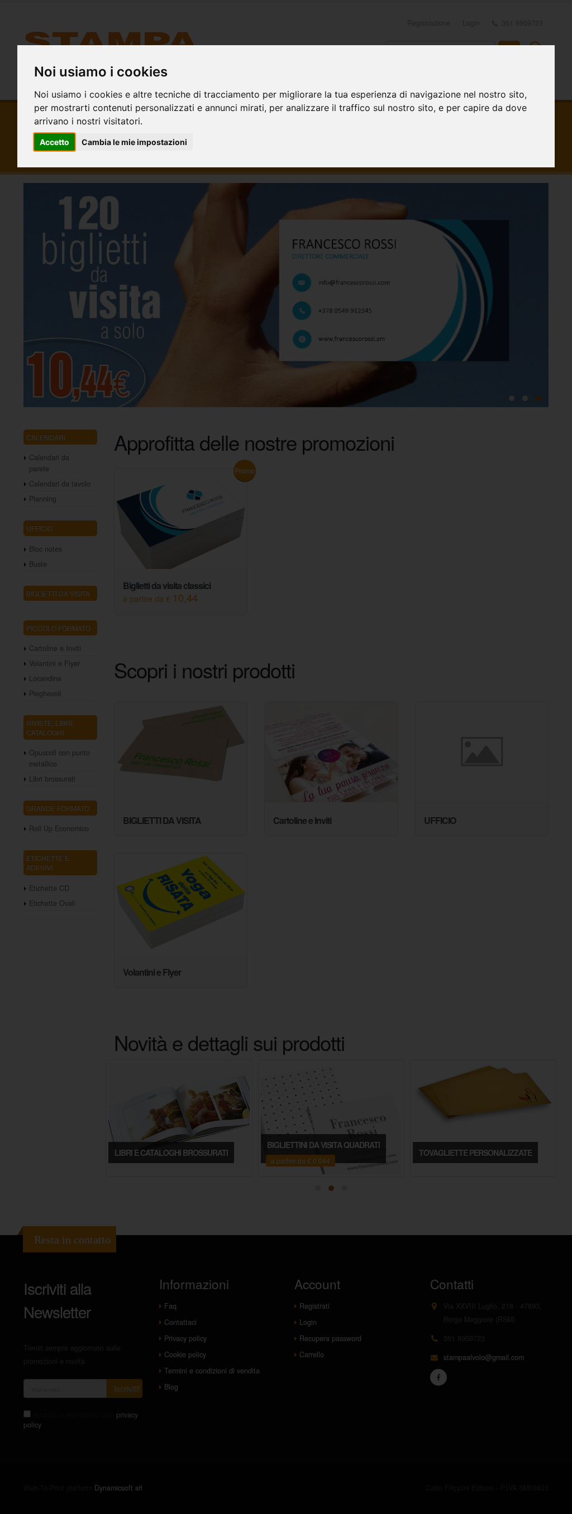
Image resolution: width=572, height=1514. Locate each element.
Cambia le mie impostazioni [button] (134, 142)
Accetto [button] (54, 142)
